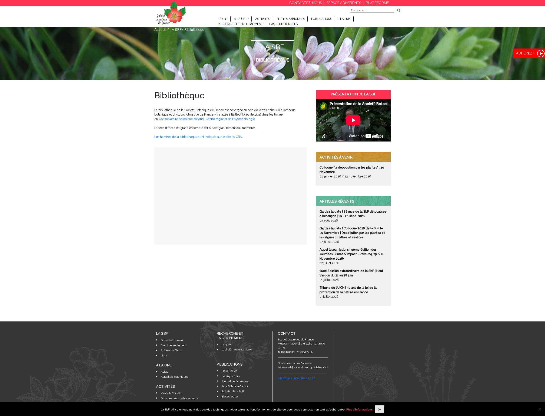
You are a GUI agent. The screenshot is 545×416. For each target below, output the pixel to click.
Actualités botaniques (174, 376)
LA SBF (223, 19)
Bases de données (283, 24)
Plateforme (377, 3)
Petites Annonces (291, 19)
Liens (164, 355)
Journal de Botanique (234, 381)
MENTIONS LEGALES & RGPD (297, 378)
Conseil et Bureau (172, 340)
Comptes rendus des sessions (179, 398)
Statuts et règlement (173, 345)
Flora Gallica (229, 371)
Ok (379, 409)
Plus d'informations (359, 409)
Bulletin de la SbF (232, 391)
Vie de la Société (171, 393)
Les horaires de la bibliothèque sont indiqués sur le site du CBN (198, 137)
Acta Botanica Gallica (234, 386)
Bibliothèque (229, 396)
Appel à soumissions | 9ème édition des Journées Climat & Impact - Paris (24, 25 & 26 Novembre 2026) (352, 254)
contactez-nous (305, 3)
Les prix (344, 19)
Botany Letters (230, 376)
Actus (164, 371)
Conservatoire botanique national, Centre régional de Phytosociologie (207, 119)
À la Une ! (241, 19)
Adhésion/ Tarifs (171, 350)
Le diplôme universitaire (236, 349)
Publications (321, 19)
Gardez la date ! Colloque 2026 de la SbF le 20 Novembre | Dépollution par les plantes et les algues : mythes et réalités (352, 233)
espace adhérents (343, 3)
